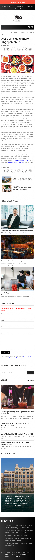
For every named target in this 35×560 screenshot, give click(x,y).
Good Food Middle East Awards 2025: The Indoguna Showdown (15, 424)
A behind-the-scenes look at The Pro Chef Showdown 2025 (15, 443)
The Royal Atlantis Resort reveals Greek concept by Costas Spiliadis (22, 178)
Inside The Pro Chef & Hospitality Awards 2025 (17, 434)
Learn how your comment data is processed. (16, 357)
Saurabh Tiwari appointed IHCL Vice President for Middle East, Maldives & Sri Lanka (19, 532)
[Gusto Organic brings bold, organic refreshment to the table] (17, 397)
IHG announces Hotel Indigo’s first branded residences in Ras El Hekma (18, 540)
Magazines (30, 6)
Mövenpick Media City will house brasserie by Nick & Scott (22, 187)
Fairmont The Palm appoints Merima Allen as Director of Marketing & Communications (17, 498)
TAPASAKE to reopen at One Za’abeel (16, 536)
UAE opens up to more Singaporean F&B (15, 40)
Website (3, 327)
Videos (5, 406)
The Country (9, 32)
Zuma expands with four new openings (11, 261)
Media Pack (20, 6)
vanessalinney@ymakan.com (15, 162)
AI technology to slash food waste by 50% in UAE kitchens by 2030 (17, 293)
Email (3, 320)
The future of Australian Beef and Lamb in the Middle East (17, 230)
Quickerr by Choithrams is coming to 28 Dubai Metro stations (19, 545)
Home (4, 6)
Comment (4, 334)
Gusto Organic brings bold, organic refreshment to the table (17, 412)
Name (3, 313)
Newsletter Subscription (14, 365)
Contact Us (18, 8)
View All (31, 380)
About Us (11, 6)
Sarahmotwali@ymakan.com (21, 160)
